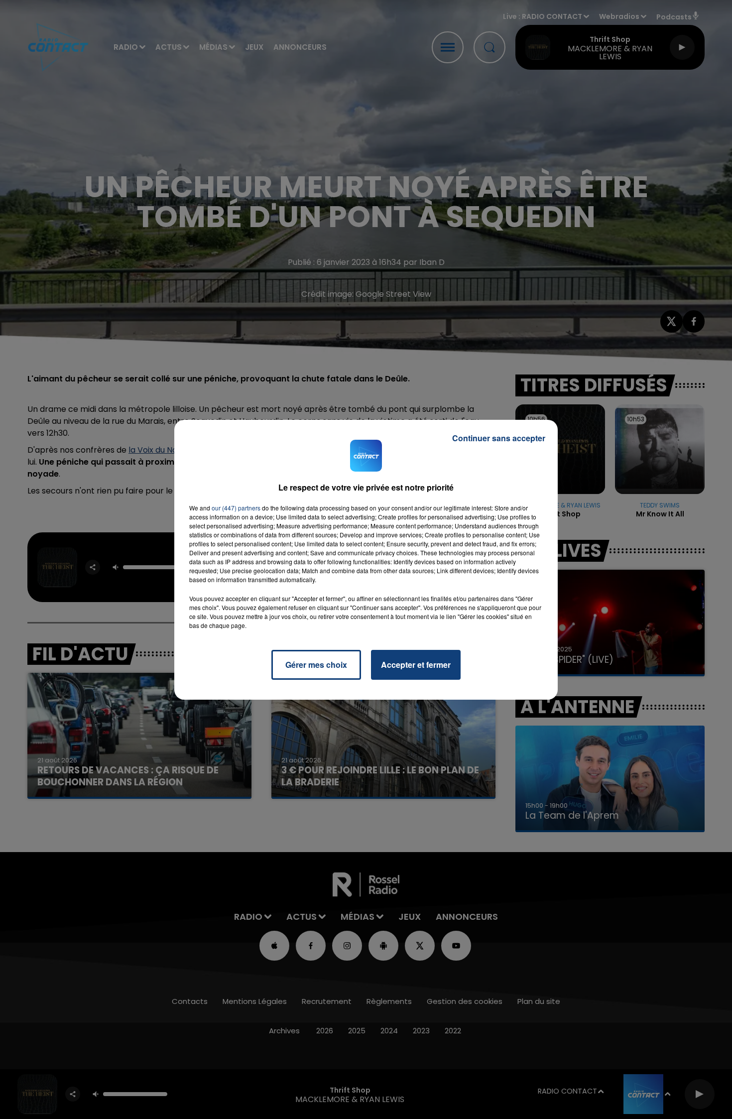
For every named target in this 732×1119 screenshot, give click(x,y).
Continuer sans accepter (498, 438)
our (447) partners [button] (236, 507)
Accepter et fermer (416, 664)
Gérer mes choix (316, 664)
